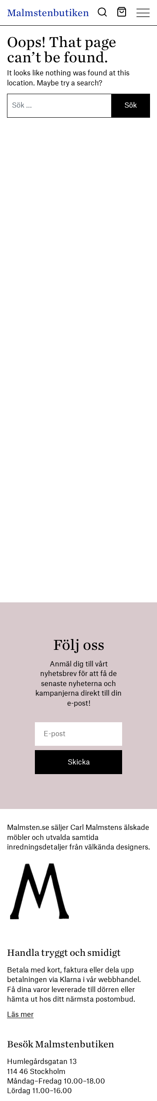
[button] (102, 13)
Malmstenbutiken (48, 12)
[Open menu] (143, 12)
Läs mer (20, 1014)
